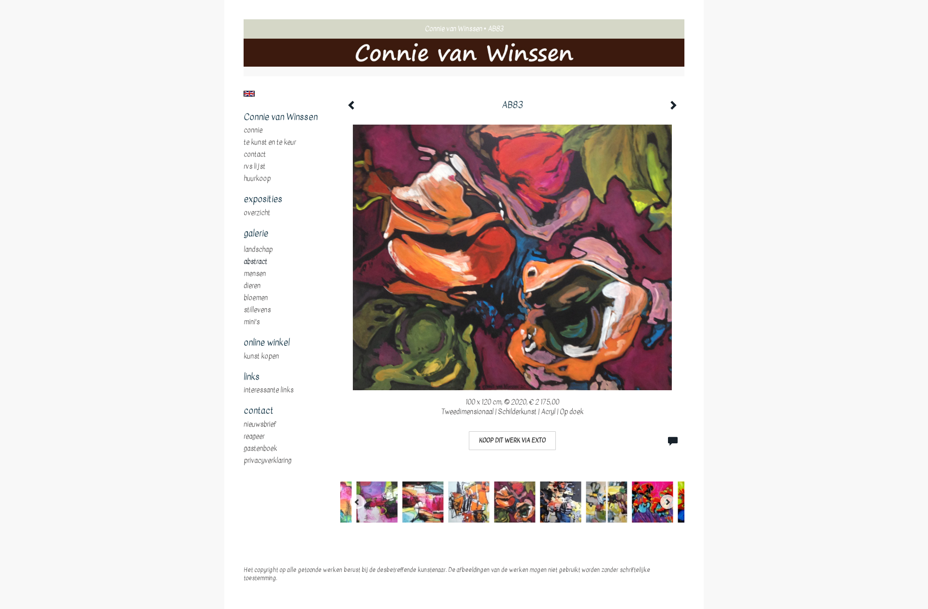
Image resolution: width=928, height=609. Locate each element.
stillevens (257, 310)
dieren (252, 286)
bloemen (256, 298)
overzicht (257, 213)
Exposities (263, 199)
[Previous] (357, 502)
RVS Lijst (254, 166)
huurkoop (257, 179)
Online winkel (267, 343)
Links (252, 377)
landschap (258, 250)
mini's (252, 322)
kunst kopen (261, 356)
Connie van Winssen (453, 29)
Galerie (256, 233)
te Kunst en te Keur (270, 142)
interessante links (268, 390)
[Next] (667, 502)
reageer (254, 436)
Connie (253, 130)
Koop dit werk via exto (512, 440)
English (249, 94)
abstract (255, 262)
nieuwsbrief (260, 424)
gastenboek (260, 448)
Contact (255, 154)
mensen (255, 274)
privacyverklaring (267, 461)
